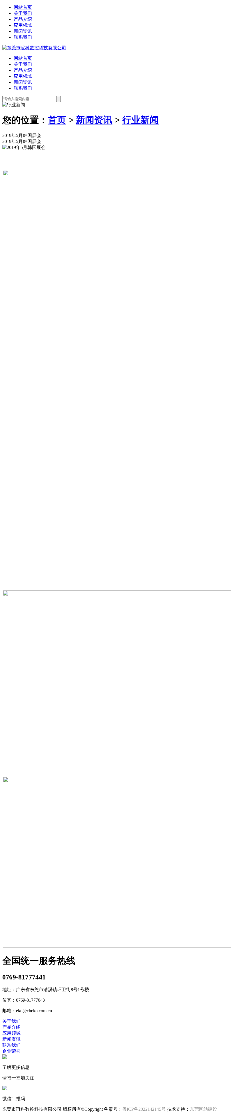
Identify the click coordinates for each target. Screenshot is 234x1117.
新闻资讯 (23, 31)
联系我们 (23, 37)
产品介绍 (23, 19)
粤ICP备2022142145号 (144, 1109)
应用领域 (23, 25)
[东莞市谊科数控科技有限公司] (34, 47)
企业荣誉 (11, 1051)
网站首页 (23, 7)
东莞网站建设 (203, 1109)
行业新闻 (140, 120)
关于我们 (23, 13)
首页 (57, 120)
